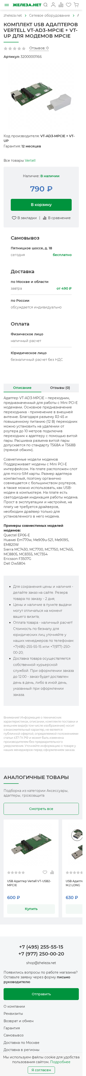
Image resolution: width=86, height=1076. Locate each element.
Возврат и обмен (18, 1021)
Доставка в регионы (21, 1050)
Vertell (30, 160)
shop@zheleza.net (41, 963)
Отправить (41, 994)
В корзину (41, 204)
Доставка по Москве (21, 1043)
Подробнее (60, 1062)
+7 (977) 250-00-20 (41, 954)
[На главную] (27, 5)
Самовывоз (13, 1035)
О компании (14, 1006)
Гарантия (12, 1028)
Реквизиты (13, 1013)
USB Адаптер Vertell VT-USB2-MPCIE (29, 883)
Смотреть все (41, 809)
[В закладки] (45, 872)
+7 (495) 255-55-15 (41, 947)
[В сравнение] (52, 872)
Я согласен (41, 1070)
